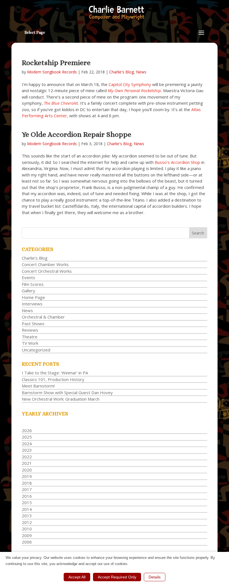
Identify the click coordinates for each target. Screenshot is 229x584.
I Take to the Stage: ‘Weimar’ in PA (55, 372)
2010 (27, 529)
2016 (27, 496)
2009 (27, 535)
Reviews (30, 330)
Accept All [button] (76, 577)
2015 (27, 502)
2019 (27, 476)
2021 (27, 463)
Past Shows (33, 323)
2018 (27, 483)
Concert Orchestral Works (47, 271)
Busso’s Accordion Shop (177, 162)
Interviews (32, 304)
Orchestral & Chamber (43, 317)
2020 (27, 470)
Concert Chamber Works (45, 264)
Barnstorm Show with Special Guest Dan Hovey (67, 392)
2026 (27, 430)
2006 (27, 542)
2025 (27, 437)
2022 (27, 456)
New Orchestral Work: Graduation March (60, 399)
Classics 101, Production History (53, 379)
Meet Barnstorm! (38, 386)
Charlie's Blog (121, 72)
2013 (27, 515)
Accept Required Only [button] (117, 577)
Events (28, 277)
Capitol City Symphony (130, 84)
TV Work (30, 343)
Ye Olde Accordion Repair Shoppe (76, 134)
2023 (27, 450)
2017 (27, 489)
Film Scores (33, 284)
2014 (27, 509)
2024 (27, 443)
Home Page (33, 297)
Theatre (29, 336)
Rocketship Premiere (56, 62)
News (141, 72)
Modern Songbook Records (52, 72)
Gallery (28, 290)
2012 (27, 522)
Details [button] (155, 577)
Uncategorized (36, 350)
